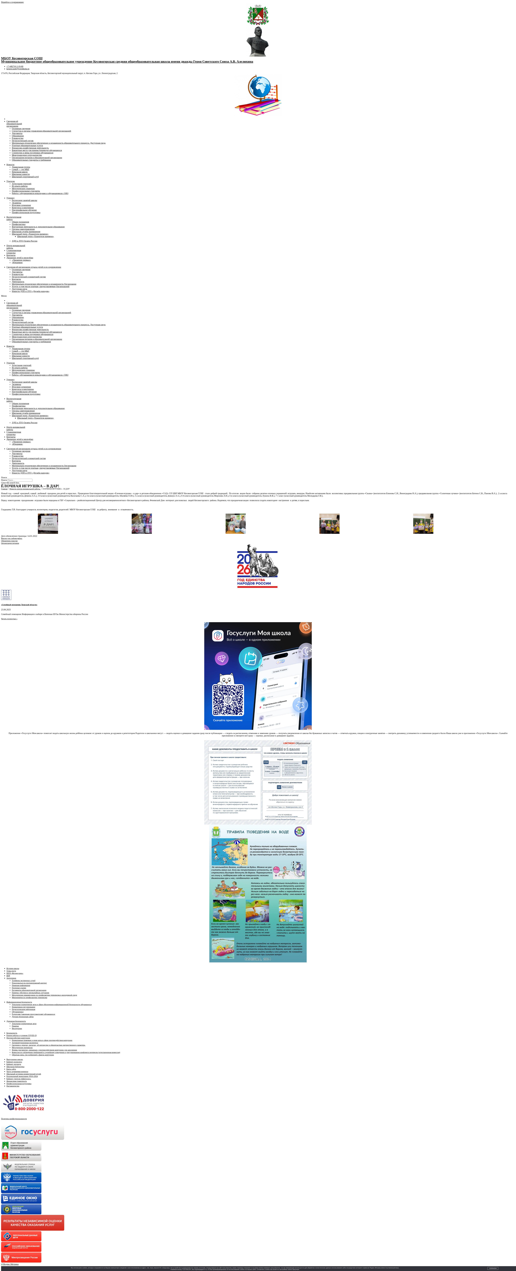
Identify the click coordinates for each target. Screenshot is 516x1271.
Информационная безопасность (19, 1002)
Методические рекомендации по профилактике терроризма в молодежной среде (44, 995)
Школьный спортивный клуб (25, 177)
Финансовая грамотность (16, 1081)
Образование (18, 136)
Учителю (10, 181)
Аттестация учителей (21, 184)
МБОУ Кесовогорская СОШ (21, 58)
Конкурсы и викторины (23, 207)
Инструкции (17, 1029)
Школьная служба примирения (26, 231)
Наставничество (12, 1086)
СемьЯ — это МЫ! (20, 169)
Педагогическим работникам (23, 1009)
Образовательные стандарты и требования (31, 160)
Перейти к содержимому (12, 2)
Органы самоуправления (23, 229)
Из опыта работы (20, 186)
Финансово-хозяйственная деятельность (30, 148)
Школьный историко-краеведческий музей (23, 1074)
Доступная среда (19, 289)
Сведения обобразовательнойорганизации (14, 123)
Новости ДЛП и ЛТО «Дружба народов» (30, 291)
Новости (10, 164)
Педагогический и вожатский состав (29, 277)
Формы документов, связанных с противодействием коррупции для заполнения (44, 1050)
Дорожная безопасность (16, 1021)
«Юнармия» (17, 262)
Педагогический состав (22, 141)
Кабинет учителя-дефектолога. (18, 1079)
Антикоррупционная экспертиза (25, 1043)
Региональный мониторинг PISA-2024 (22, 1076)
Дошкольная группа (21, 167)
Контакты (10, 255)
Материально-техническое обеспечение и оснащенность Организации (44, 284)
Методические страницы (23, 188)
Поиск (4, 480)
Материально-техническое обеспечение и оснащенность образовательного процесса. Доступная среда (58, 143)
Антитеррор (11, 978)
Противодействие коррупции (18, 1038)
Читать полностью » (9, 619)
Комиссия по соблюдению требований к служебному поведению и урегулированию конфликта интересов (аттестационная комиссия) (66, 1052)
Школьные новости (21, 174)
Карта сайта (11, 1069)
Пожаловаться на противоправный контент (29, 983)
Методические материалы (22, 1048)
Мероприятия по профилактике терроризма (29, 998)
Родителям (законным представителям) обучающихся (33, 1014)
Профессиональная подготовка (26, 212)
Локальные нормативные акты (24, 1024)
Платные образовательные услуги (27, 145)
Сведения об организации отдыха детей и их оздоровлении (33, 267)
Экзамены (16, 203)
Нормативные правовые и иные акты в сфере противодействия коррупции (42, 1040)
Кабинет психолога (14, 1062)
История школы (12, 969)
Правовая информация (21, 985)
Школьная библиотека (15, 1067)
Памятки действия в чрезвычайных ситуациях (30, 993)
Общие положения (20, 222)
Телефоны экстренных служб (23, 981)
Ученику (10, 198)
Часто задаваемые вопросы (17, 1072)
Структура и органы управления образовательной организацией (41, 131)
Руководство (17, 138)
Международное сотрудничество (27, 155)
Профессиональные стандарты (26, 191)
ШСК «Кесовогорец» (14, 973)
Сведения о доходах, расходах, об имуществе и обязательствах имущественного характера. (48, 1045)
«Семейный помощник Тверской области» (19, 605)
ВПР (8, 976)
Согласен (493, 1268)
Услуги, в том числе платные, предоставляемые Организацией (40, 286)
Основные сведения (21, 128)
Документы (17, 133)
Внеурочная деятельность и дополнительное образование (38, 227)
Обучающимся (17, 1012)
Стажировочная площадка (13, 251)
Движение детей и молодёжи (19, 258)
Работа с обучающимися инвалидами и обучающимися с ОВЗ (40, 193)
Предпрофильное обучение (24, 210)
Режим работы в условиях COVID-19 (21, 1036)
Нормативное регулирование (23, 1007)
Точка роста (11, 971)
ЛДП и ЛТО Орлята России (24, 241)
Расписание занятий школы (24, 200)
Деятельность (18, 281)
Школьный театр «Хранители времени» (30, 234)
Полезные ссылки (19, 988)
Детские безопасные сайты (22, 1017)
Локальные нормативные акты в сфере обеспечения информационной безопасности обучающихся (52, 1005)
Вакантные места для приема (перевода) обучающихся (37, 150)
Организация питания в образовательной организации (37, 157)
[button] (258, 296)
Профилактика (18, 224)
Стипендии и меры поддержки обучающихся (32, 153)
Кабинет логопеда (13, 1064)
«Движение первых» (21, 260)
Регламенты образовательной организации (29, 990)
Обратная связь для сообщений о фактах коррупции (33, 1055)
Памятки (15, 1026)
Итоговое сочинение (21, 205)
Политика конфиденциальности (14, 1119)
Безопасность (11, 1033)
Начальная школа (20, 172)
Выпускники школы (14, 1059)
